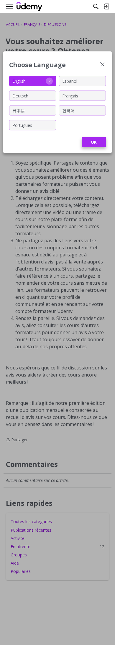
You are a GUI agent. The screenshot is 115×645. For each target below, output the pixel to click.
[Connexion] (106, 6)
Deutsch (20, 95)
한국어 (68, 110)
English (19, 81)
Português (22, 125)
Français (70, 95)
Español (69, 81)
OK (94, 142)
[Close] (102, 65)
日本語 (18, 110)
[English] (29, 6)
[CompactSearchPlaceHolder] (96, 6)
